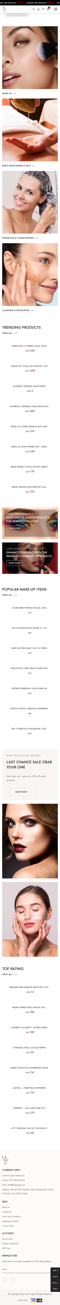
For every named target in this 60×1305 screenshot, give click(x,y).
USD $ (54, 1289)
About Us (6, 1207)
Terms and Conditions (11, 1216)
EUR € (54, 1276)
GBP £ (54, 1270)
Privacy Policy (8, 1225)
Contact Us (6, 1211)
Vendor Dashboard (10, 1243)
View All (7, 333)
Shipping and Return (10, 1221)
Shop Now (14, 528)
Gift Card (6, 1248)
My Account (7, 1238)
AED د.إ (54, 1283)
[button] (4, 15)
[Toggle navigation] (56, 9)
